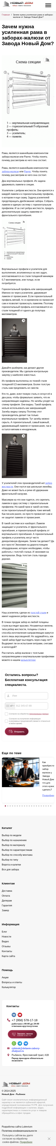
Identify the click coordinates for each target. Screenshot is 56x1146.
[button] (5, 806)
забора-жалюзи (10, 171)
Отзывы (6, 946)
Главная (6, 14)
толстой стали (38, 612)
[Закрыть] (49, 1138)
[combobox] (10, 705)
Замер (5, 910)
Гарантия (7, 905)
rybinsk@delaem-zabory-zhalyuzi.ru (26, 1049)
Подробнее (26, 1142)
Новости (6, 936)
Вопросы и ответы (12, 982)
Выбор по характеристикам (17, 850)
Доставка (7, 891)
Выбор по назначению (14, 840)
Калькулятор (9, 987)
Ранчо (27, 171)
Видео (5, 941)
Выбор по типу (10, 860)
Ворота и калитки (11, 864)
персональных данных (39, 714)
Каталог (7, 828)
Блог (4, 931)
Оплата (6, 895)
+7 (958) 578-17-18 (24, 1020)
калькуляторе (28, 660)
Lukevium (27, 1126)
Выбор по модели (11, 835)
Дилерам (7, 900)
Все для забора (10, 869)
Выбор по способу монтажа (17, 855)
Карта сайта (8, 956)
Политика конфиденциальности (19, 1131)
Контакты (7, 951)
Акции (5, 977)
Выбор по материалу (13, 845)
